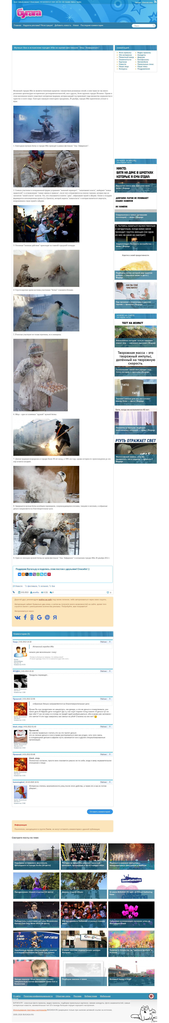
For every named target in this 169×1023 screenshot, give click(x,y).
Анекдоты (141, 55)
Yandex (79, 2)
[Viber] (34, 574)
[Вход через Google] (40, 619)
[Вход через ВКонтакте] (19, 619)
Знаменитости (125, 60)
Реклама (138, 2)
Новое (76, 25)
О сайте (16, 996)
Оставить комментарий (100, 812)
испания (44, 586)
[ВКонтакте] (19, 574)
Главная (17, 25)
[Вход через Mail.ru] (48, 619)
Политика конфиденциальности (38, 996)
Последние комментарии (92, 25)
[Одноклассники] (23, 574)
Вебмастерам (90, 996)
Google (67, 2)
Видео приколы (144, 53)
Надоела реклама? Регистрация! (38, 25)
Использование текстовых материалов (30, 1010)
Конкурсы (123, 69)
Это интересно (125, 55)
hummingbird (18, 782)
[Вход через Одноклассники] (33, 619)
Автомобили (142, 62)
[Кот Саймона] (144, 1022)
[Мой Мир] (30, 574)
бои (53, 586)
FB (60, 2)
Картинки (123, 62)
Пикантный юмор (126, 57)
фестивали (32, 586)
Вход (15, 2)
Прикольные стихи (145, 64)
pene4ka (35, 592)
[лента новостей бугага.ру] (155, 2)
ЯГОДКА (16, 671)
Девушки (141, 57)
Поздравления (143, 69)
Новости (18, 586)
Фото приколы (125, 53)
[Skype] (41, 574)
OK (63, 2)
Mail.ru (73, 2)
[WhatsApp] (38, 574)
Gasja (15, 642)
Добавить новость (63, 25)
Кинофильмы (143, 60)
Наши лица (124, 66)
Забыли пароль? (23, 2)
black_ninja (17, 727)
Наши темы (142, 66)
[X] (27, 574)
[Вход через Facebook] (26, 619)
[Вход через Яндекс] (56, 619)
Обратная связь (147, 2)
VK (57, 2)
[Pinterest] (49, 574)
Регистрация (34, 2)
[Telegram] (45, 574)
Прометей (17, 699)
